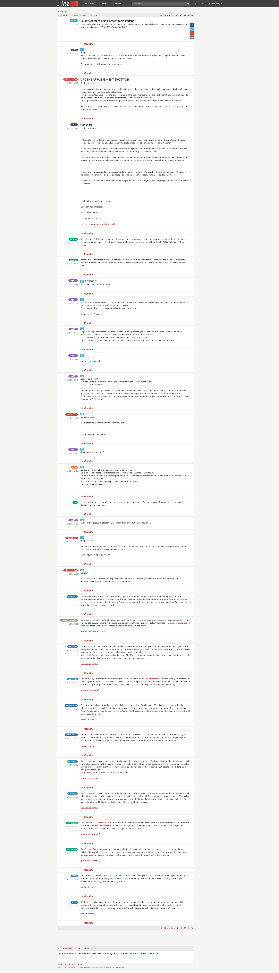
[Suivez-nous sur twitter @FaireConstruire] (202, 3)
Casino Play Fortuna (89, 773)
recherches (111, 967)
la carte (104, 3)
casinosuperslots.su (89, 664)
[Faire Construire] (67, 3)
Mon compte (216, 3)
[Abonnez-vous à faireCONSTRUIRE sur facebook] (195, 3)
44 (185, 15)
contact (117, 3)
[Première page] (160, 15)
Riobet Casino (122, 876)
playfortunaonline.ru (90, 834)
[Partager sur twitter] (192, 29)
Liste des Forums (65, 948)
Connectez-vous (135, 954)
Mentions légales (85, 967)
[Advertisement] (125, 936)
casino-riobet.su (88, 887)
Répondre (88, 43)
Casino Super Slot (149, 679)
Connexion (94, 15)
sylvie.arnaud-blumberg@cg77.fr (102, 224)
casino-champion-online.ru (93, 632)
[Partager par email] (192, 37)
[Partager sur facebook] (192, 25)
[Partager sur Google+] (192, 33)
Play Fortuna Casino (104, 823)
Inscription (91, 948)
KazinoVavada (87, 711)
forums (90, 3)
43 (181, 15)
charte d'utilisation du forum (69, 965)
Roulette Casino (88, 902)
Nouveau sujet (80, 15)
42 (177, 15)
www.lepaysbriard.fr (90, 361)
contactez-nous (119, 967)
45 (189, 15)
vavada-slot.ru (87, 720)
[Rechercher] (188, 4)
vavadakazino (148, 735)
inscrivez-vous (151, 954)
